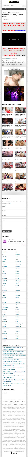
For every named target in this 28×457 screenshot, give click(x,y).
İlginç (4, 292)
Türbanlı (5, 321)
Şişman (17, 314)
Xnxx (4, 331)
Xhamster (18, 328)
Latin (4, 295)
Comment (4, 220)
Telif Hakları (17, 401)
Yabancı (5, 333)
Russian (5, 309)
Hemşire (5, 290)
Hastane (18, 288)
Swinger (5, 316)
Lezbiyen (18, 295)
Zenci (17, 338)
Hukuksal (6, 401)
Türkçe (4, 324)
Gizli (4, 285)
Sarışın (17, 309)
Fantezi (5, 278)
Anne (17, 259)
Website (4, 215)
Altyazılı (18, 254)
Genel (17, 283)
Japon (17, 292)
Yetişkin (5, 336)
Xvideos (18, 331)
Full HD (5, 280)
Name (3, 206)
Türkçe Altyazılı (19, 324)
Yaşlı (17, 333)
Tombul (5, 319)
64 (3, 254)
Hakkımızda (20, 400)
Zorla (4, 340)
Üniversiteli (18, 326)
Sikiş (4, 314)
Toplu (17, 319)
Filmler (17, 278)
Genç (4, 283)
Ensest (17, 273)
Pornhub (18, 304)
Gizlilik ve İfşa (13, 400)
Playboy (5, 304)
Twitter (4, 326)
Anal (17, 256)
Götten (17, 285)
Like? (7, 19)
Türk (17, 321)
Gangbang (18, 280)
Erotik (4, 276)
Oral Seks (18, 302)
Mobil (17, 300)
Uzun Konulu (6, 328)
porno (10, 429)
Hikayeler (18, 290)
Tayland (17, 316)
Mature (17, 297)
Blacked (18, 266)
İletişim (11, 401)
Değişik (17, 271)
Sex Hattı (18, 312)
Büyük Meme (19, 268)
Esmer (17, 276)
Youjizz (17, 336)
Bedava (5, 266)
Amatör (5, 256)
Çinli (4, 271)
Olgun (4, 302)
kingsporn (8, 58)
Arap (4, 261)
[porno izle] (14, 93)
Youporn (5, 338)
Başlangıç (6, 400)
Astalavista (18, 261)
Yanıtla (24, 245)
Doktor (4, 273)
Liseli (4, 297)
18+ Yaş (5, 252)
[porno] (14, 78)
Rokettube (5, 307)
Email (3, 211)
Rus (17, 307)
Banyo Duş (18, 264)
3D (16, 252)
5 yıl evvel (12, 239)
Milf (4, 300)
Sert (4, 312)
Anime (4, 259)
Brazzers (5, 268)
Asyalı (4, 264)
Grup (4, 288)
